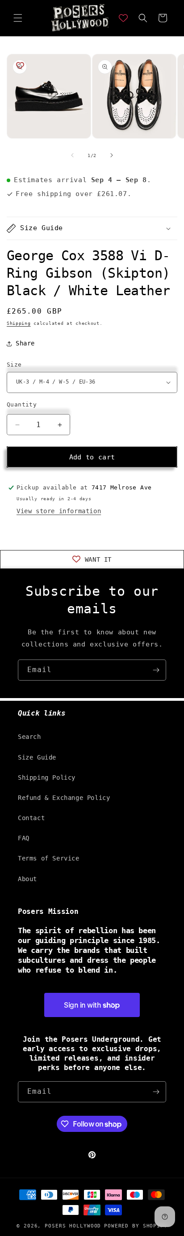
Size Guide (37, 757)
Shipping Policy (46, 777)
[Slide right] (111, 155)
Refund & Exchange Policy (64, 797)
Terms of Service (48, 858)
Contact (31, 817)
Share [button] (25, 343)
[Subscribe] (156, 670)
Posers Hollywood (73, 1226)
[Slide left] (72, 155)
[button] (18, 18)
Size (14, 364)
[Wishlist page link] (123, 17)
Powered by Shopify (135, 1226)
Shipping (19, 323)
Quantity (22, 404)
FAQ (23, 838)
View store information (59, 511)
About (27, 878)
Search (29, 736)
